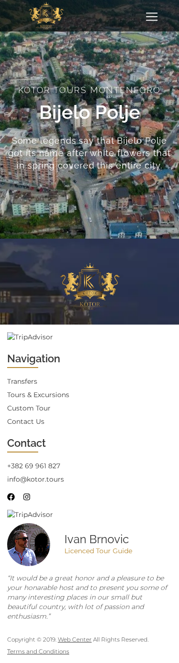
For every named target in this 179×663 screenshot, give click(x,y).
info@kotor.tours (35, 479)
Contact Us (25, 421)
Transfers (22, 381)
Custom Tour (29, 408)
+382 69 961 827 (33, 466)
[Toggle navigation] (152, 17)
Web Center (75, 639)
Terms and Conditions (38, 651)
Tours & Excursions (38, 394)
